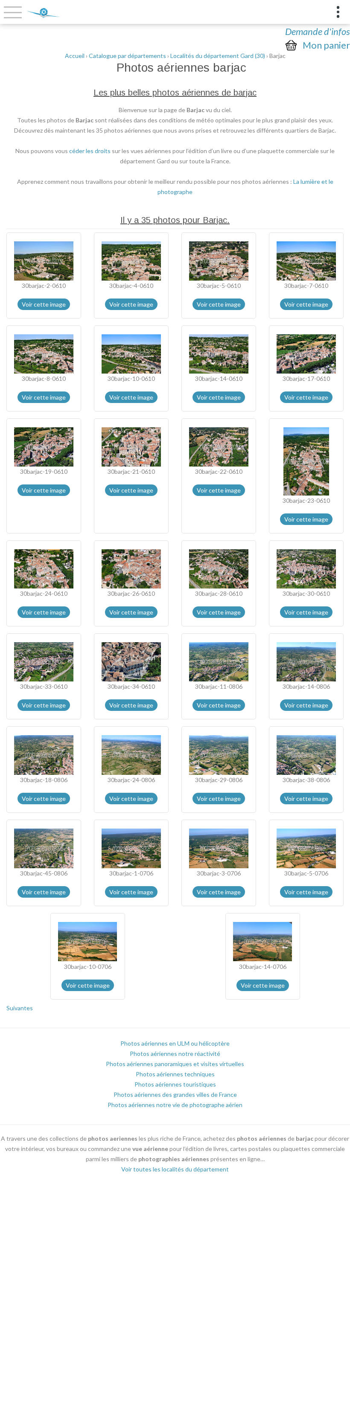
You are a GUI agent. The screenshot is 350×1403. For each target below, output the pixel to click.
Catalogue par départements (127, 55)
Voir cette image (44, 304)
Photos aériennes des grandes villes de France (175, 1094)
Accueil (75, 55)
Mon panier (326, 45)
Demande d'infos (317, 31)
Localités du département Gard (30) (217, 55)
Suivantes (19, 1008)
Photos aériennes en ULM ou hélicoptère (175, 1043)
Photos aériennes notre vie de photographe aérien (175, 1104)
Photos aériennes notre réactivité (175, 1053)
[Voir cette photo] (43, 260)
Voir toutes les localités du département (175, 1169)
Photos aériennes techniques (175, 1074)
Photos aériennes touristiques (175, 1084)
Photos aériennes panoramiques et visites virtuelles (175, 1063)
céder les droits (90, 150)
